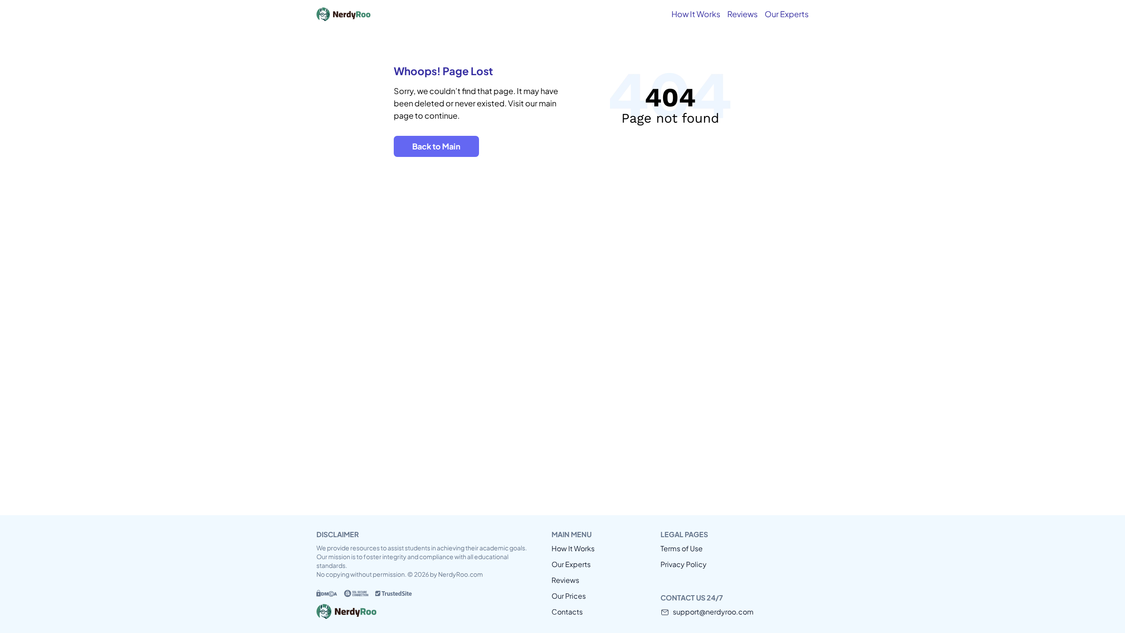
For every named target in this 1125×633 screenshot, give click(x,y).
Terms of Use (681, 548)
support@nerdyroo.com (713, 611)
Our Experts (787, 14)
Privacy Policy (683, 564)
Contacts (567, 611)
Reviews (742, 14)
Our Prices (569, 595)
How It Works (695, 14)
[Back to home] (382, 14)
